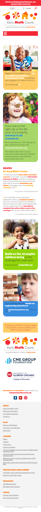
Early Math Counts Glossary (11, 487)
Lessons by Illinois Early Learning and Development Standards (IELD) (18, 455)
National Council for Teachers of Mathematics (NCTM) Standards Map (19, 459)
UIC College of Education (10, 414)
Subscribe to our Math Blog (11, 428)
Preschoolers (7, 444)
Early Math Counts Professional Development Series (19, 473)
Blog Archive (6, 430)
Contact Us (6, 416)
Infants (5, 439)
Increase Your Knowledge (10, 495)
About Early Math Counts (10, 408)
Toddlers (5, 442)
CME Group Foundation (10, 411)
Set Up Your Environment (10, 498)
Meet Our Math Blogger (10, 425)
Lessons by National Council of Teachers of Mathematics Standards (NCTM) (20, 450)
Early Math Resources (9, 484)
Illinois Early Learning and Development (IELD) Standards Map (20, 463)
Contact (28, 8)
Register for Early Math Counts (12, 475)
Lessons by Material (9, 447)
